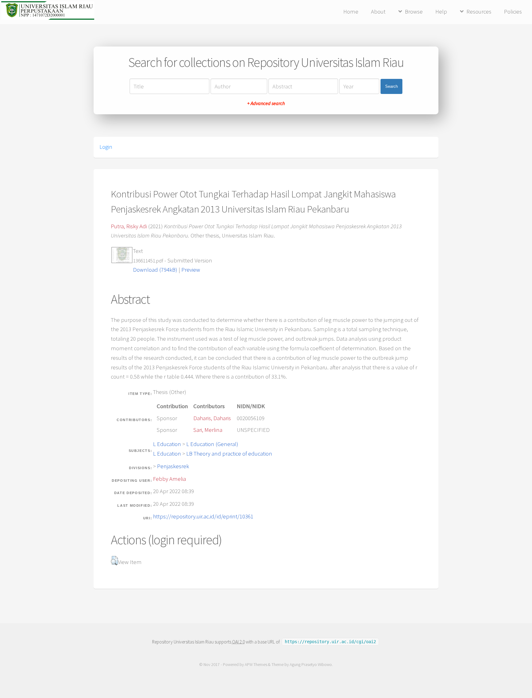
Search (391, 86)
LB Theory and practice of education (229, 453)
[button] (114, 560)
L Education (167, 444)
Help (441, 11)
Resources (478, 11)
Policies (513, 11)
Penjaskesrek (173, 466)
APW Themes (256, 664)
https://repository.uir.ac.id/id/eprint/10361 (203, 516)
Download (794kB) (155, 269)
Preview (190, 269)
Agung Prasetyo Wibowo (311, 664)
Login (105, 147)
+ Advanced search (266, 103)
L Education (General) (212, 444)
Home (350, 11)
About (378, 11)
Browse (414, 11)
